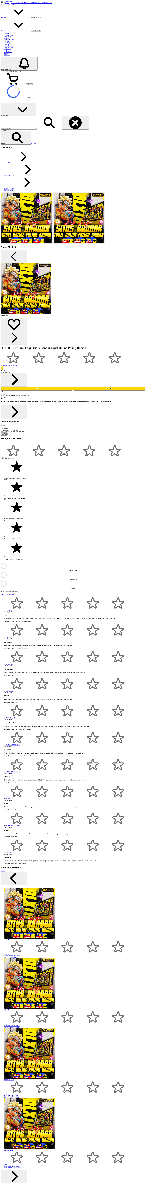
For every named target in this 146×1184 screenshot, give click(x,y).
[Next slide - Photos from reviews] (14, 1176)
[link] (14, 380)
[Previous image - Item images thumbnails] (14, 256)
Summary (7, 33)
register (13, 3)
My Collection (8, 52)
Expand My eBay (36, 30)
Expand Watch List (36, 17)
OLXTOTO (19, 3)
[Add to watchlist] (14, 324)
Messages (7, 53)
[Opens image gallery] (1, 317)
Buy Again (7, 41)
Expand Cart (30, 84)
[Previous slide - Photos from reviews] (14, 878)
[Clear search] (75, 123)
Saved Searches (9, 46)
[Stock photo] (27, 218)
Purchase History (9, 39)
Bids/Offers (7, 36)
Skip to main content (7, 1)
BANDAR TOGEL (27, 3)
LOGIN (37, 388)
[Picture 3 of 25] (79, 218)
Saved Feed (7, 44)
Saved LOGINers (9, 47)
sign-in (7, 71)
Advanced (34, 143)
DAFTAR (109, 388)
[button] (16, 138)
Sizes (5, 50)
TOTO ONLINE (47, 3)
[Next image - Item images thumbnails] (14, 338)
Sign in (7, 3)
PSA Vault (7, 55)
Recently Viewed (9, 35)
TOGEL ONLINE (38, 3)
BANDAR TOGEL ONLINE (9, 4)
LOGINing (7, 43)
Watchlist (6, 38)
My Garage (7, 49)
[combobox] (19, 129)
